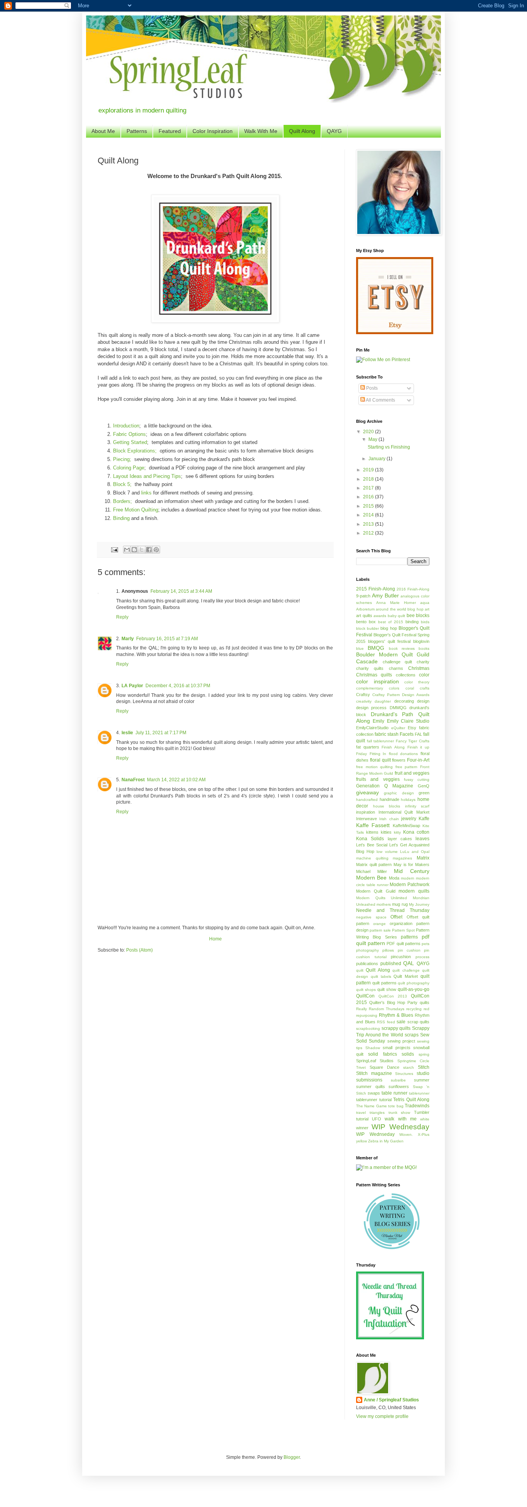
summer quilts (370, 1086)
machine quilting (372, 858)
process (422, 957)
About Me (103, 131)
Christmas (418, 668)
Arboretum (365, 609)
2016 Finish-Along (413, 589)
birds (425, 622)
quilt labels (381, 976)
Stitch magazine (374, 1073)
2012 (369, 533)
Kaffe (424, 818)
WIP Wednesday (400, 1127)
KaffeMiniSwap (406, 825)
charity (423, 661)
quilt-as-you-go (413, 989)
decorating (404, 701)
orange (379, 924)
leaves (422, 838)
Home (215, 939)
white (424, 1119)
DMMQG (398, 707)
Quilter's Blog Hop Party (393, 1002)
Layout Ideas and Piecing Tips (147, 476)
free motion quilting (374, 767)
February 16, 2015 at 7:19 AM (167, 638)
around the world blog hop (399, 609)
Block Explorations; (135, 451)
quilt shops (366, 989)
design (423, 701)
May (373, 439)
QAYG (334, 131)
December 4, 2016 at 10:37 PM (177, 685)
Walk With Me (260, 131)
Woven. (406, 1134)
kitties (386, 832)
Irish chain (389, 819)
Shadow (372, 1048)
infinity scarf (417, 806)
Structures (404, 1073)
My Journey (419, 904)
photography (367, 950)
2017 (369, 488)
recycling (414, 1009)
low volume (387, 851)
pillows (388, 950)
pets (425, 944)
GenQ (423, 786)
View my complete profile (382, 1416)
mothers (384, 904)
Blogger (292, 1457)
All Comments (380, 400)
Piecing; (122, 459)
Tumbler (421, 1112)
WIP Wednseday (375, 1134)
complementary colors (377, 688)
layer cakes (400, 838)
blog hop (388, 628)
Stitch (423, 1067)
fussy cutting (416, 779)
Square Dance (384, 1067)
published (390, 963)
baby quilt (396, 616)
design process (371, 707)
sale (401, 1021)
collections (406, 675)
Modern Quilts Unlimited (381, 898)
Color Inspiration (213, 131)
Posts (371, 388)
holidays (408, 799)
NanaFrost (133, 779)
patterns (409, 937)
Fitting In (378, 754)
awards (379, 616)
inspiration (365, 812)
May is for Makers (411, 864)
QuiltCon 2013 (392, 996)
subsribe (398, 1080)
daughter (383, 701)
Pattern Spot (403, 930)
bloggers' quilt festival (389, 641)
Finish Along (393, 747)
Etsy (412, 727)
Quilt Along (302, 131)
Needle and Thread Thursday (392, 910)
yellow (361, 1141)
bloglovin (421, 641)
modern (407, 878)
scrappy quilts (396, 1028)
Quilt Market (406, 976)
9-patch (363, 596)
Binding (121, 518)
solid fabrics (382, 1054)
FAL (418, 734)
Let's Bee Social (371, 845)
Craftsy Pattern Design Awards (400, 695)
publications (367, 963)
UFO (376, 1119)
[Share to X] (141, 549)
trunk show (399, 1112)
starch (408, 1067)
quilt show (386, 989)
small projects (396, 1047)
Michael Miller (371, 871)
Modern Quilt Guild (375, 891)
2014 (369, 515)
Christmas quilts (374, 675)
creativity (364, 701)
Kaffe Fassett (373, 825)
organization (401, 923)
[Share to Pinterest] (156, 549)
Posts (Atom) (139, 950)
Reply (122, 617)
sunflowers (398, 1086)
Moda (394, 878)
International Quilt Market (403, 812)
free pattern (406, 767)
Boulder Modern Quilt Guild (392, 654)
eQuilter (398, 728)
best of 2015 (390, 622)
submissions (369, 1080)
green (424, 793)
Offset (396, 917)
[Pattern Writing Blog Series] (393, 1247)
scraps (412, 1035)
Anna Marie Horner (396, 602)
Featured (170, 131)
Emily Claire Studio (408, 721)
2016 (369, 497)
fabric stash (387, 734)
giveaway (367, 792)
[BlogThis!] (134, 549)
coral (409, 688)
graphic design (399, 793)
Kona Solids (370, 838)
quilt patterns (384, 983)
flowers (398, 760)
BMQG (376, 648)
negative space (371, 917)
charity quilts (369, 668)
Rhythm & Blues (396, 1015)
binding (412, 621)
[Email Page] (114, 549)
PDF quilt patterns (403, 943)
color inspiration (377, 681)
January (377, 458)
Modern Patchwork (409, 884)
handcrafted (367, 799)
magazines (402, 858)
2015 (369, 506)
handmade (389, 799)
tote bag (395, 1106)
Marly (128, 638)
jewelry (408, 818)
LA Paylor (132, 685)
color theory (416, 682)
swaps (374, 1093)
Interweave (366, 818)
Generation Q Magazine (384, 786)
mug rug (399, 904)
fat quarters (367, 747)
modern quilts (414, 891)
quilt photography (413, 983)
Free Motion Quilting (135, 510)
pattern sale (380, 930)
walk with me (400, 1119)
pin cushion (409, 950)
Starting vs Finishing (389, 447)
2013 (369, 524)
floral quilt (380, 760)
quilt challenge (405, 970)
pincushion (401, 956)
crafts (424, 688)
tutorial (362, 1119)
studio (423, 1073)
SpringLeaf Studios (375, 1060)
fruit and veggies (412, 773)
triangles (377, 1112)
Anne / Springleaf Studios (391, 1400)
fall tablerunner (380, 741)
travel (361, 1112)
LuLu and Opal (414, 851)
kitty (397, 832)
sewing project (401, 1041)
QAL (408, 963)
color (424, 675)
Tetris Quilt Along (411, 1099)
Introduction (126, 426)
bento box (366, 621)
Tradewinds (417, 1105)
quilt (359, 970)
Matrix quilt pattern (374, 864)
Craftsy (363, 694)
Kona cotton (416, 832)
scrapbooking (368, 1028)
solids (408, 1054)
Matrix (423, 858)
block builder (367, 628)
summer (421, 1080)
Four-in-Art (418, 760)
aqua (424, 602)
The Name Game (371, 1106)
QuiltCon (365, 996)
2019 (369, 470)
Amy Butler (385, 595)
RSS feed (386, 1022)
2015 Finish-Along (375, 589)
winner (362, 1127)
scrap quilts (418, 1021)
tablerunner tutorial (374, 1099)
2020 (369, 431)
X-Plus (423, 1134)
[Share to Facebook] (149, 549)
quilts (424, 1002)
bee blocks (418, 615)
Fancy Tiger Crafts (412, 741)
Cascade (367, 661)
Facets (407, 734)
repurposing (366, 1015)
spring (424, 1054)
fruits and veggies (378, 779)
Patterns (137, 131)
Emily (378, 721)
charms (396, 668)
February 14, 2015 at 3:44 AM (181, 591)
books (424, 648)
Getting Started (130, 442)
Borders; (122, 501)
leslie (127, 732)
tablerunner (419, 1093)
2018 (369, 479)
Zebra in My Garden (386, 1141)
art (427, 609)
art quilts (364, 615)
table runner (394, 1093)
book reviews (402, 648)
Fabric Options (129, 434)
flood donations (403, 754)
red (426, 1009)
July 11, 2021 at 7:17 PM (160, 732)
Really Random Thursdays (380, 1009)
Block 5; (122, 484)
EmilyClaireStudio (372, 727)
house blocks (386, 806)
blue (360, 648)
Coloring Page (128, 468)
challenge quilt (397, 661)
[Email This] (127, 549)
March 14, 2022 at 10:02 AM (176, 779)
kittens (372, 832)
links (146, 493)
